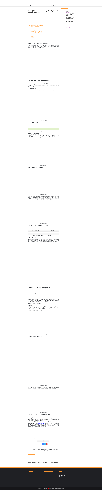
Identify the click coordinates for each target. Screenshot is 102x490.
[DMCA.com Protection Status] (51, 478)
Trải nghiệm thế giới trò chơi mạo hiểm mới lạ (36, 31)
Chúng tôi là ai (61, 474)
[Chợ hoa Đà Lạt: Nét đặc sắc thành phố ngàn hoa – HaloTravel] (63, 11)
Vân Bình (34, 448)
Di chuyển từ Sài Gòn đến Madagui (34, 26)
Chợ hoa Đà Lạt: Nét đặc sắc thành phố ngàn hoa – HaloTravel (69, 11)
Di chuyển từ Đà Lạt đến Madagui (34, 27)
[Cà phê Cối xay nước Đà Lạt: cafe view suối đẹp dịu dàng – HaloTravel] (63, 22)
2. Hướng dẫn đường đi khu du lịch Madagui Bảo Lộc (36, 25)
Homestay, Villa (43, 5)
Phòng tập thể (32, 36)
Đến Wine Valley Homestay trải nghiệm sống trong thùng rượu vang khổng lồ (42, 463)
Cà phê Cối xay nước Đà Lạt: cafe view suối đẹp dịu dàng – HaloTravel (70, 22)
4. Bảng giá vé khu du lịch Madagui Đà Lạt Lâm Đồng (36, 32)
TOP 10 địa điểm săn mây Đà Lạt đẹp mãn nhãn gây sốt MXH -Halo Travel (53, 463)
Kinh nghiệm (30, 5)
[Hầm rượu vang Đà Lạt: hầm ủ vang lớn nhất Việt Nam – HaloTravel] (63, 14)
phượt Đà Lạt (46, 440)
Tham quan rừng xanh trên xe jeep (34, 30)
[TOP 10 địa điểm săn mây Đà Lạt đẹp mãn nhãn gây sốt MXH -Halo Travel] (54, 459)
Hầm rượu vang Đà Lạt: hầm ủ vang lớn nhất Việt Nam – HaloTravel (70, 14)
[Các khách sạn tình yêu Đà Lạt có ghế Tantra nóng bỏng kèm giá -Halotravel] (32, 459)
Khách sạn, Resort (36, 5)
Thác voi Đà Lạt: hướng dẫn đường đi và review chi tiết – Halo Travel (69, 26)
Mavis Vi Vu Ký (61, 476)
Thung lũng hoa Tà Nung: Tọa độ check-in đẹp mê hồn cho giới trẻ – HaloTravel (70, 18)
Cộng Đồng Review (55, 5)
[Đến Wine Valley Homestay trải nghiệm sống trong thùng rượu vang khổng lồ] (43, 459)
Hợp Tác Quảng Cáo (62, 475)
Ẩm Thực (48, 5)
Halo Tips (60, 5)
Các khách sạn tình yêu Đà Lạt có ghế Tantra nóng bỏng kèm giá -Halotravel (32, 463)
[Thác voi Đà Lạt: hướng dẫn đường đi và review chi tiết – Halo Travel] (63, 26)
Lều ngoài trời (32, 37)
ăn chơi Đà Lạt (40, 440)
